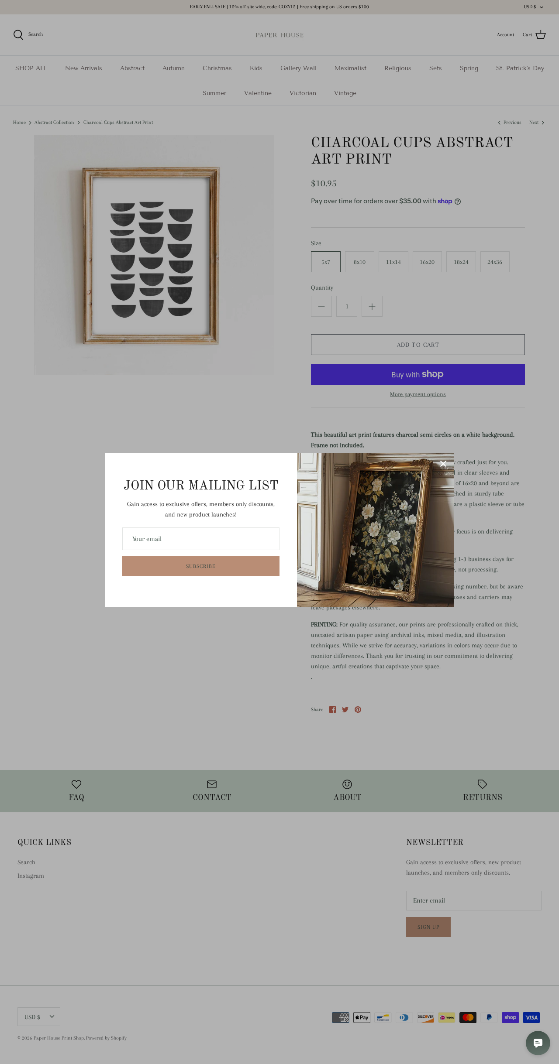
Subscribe (201, 566)
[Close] (443, 463)
